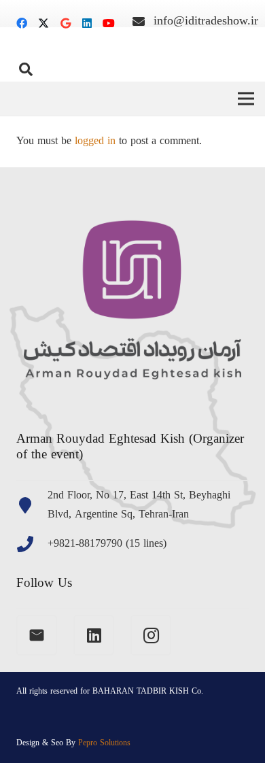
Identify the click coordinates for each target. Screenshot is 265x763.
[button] (26, 69)
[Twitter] (43, 23)
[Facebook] (22, 23)
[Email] (36, 635)
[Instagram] (150, 635)
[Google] (65, 23)
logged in (95, 141)
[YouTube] (109, 23)
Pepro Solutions (104, 743)
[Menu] (246, 99)
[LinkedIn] (87, 23)
